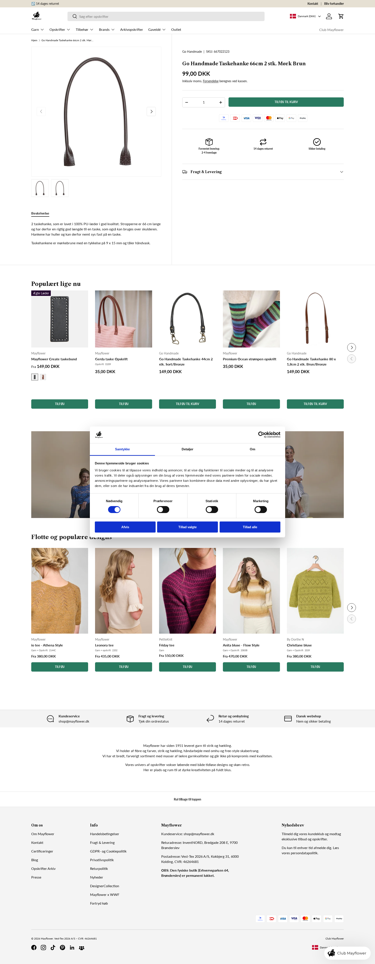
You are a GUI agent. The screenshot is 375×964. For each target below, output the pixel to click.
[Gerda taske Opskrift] (123, 318)
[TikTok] (53, 947)
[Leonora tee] (123, 591)
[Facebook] (33, 947)
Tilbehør (82, 29)
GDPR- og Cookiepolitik (108, 851)
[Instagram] (43, 947)
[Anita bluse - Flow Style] (251, 591)
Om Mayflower (42, 834)
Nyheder (96, 877)
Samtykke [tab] (122, 449)
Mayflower (47, 938)
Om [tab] (252, 449)
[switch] (163, 509)
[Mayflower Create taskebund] (59, 318)
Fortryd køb (99, 903)
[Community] (81, 947)
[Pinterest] (62, 947)
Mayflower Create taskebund (54, 359)
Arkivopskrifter (131, 29)
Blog (34, 860)
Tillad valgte (187, 527)
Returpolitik (99, 868)
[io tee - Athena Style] (59, 591)
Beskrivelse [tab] (40, 213)
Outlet (176, 29)
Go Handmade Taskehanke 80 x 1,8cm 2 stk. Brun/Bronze (311, 361)
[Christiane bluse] (315, 591)
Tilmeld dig (290, 834)
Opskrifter (57, 29)
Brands (104, 29)
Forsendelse (211, 81)
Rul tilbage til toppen (187, 799)
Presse (36, 877)
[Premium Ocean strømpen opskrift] (251, 318)
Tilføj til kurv (286, 102)
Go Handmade (192, 51)
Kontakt (313, 3)
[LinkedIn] (72, 947)
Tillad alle (250, 527)
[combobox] (166, 16)
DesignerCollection (104, 886)
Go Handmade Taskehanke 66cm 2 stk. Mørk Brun (67, 40)
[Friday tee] (187, 591)
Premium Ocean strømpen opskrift (249, 359)
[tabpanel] (96, 233)
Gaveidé (154, 29)
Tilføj (59, 667)
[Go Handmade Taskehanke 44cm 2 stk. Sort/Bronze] (187, 318)
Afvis (125, 527)
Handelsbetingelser (104, 834)
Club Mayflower (331, 30)
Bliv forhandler (334, 3)
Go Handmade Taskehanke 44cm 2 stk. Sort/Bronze (186, 361)
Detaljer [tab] (188, 449)
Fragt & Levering (102, 842)
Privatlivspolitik (102, 860)
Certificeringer (42, 851)
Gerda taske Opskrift (111, 359)
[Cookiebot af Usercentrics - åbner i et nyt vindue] (261, 434)
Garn (35, 29)
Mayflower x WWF (104, 894)
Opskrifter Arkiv (43, 868)
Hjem (34, 40)
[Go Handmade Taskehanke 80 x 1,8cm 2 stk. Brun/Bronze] (315, 318)
